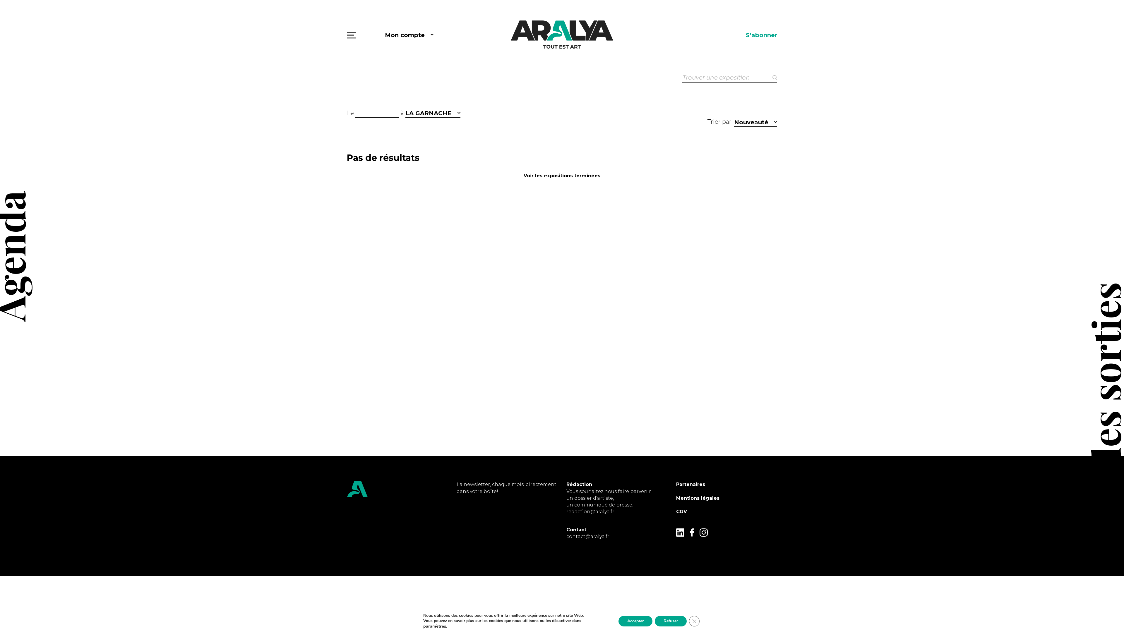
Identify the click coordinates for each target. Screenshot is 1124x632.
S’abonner (761, 35)
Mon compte (405, 35)
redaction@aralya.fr (590, 511)
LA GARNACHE (428, 113)
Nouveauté (751, 122)
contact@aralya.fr (587, 536)
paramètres (434, 626)
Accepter (635, 621)
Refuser (671, 621)
